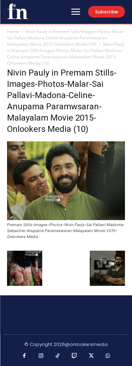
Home (13, 31)
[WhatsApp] (108, 356)
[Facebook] (24, 356)
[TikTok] (57, 356)
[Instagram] (41, 356)
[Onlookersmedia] (17, 11)
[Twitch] (74, 356)
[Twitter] (91, 356)
